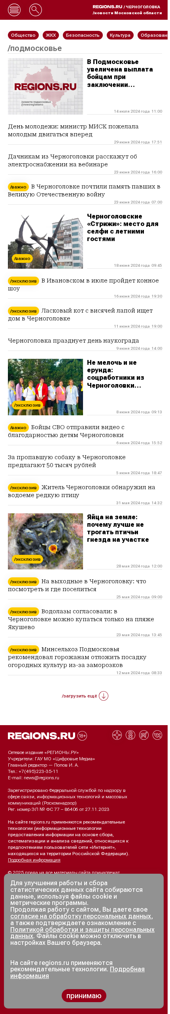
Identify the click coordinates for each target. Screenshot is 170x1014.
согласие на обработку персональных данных (80, 916)
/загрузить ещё (79, 696)
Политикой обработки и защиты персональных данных (82, 933)
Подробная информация (34, 860)
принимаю (84, 995)
